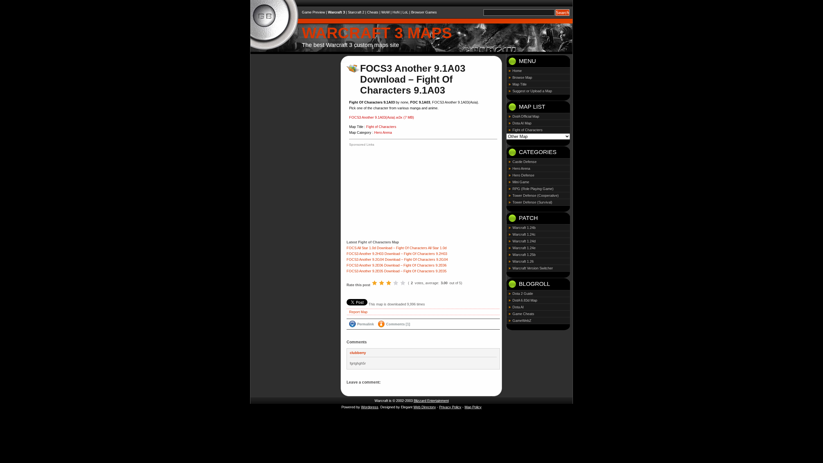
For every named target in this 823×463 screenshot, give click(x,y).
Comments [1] (398, 324)
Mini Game (520, 182)
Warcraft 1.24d (524, 241)
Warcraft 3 (336, 12)
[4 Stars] (396, 283)
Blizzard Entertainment (431, 401)
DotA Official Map (525, 116)
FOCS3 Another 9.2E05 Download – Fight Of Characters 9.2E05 (397, 271)
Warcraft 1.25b (524, 255)
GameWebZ (521, 320)
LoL (405, 12)
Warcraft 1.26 (523, 261)
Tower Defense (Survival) (532, 202)
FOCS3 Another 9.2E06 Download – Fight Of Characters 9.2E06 (397, 265)
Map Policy (473, 407)
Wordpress (369, 407)
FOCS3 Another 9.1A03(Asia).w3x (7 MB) (381, 117)
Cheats (372, 12)
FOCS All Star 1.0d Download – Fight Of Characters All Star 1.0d (397, 248)
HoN (396, 12)
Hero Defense (523, 175)
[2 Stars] (381, 283)
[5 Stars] (403, 283)
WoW (385, 12)
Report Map (358, 312)
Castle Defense (524, 162)
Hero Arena (383, 132)
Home (517, 71)
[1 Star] (374, 283)
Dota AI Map (521, 123)
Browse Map (522, 77)
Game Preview (313, 12)
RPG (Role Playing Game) (533, 189)
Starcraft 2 (356, 12)
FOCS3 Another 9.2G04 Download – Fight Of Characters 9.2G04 (397, 259)
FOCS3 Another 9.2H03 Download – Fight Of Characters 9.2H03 (397, 254)
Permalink (365, 324)
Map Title (519, 84)
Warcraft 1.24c (524, 234)
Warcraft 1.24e (524, 248)
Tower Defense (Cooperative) (535, 195)
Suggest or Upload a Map (532, 91)
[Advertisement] (403, 193)
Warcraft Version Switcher (532, 268)
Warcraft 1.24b (524, 228)
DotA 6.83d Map (524, 300)
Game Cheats (523, 314)
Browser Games (424, 12)
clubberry (358, 353)
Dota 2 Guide (522, 293)
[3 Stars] (388, 283)
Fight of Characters (381, 127)
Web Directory (424, 407)
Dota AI (518, 307)
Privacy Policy (450, 407)
